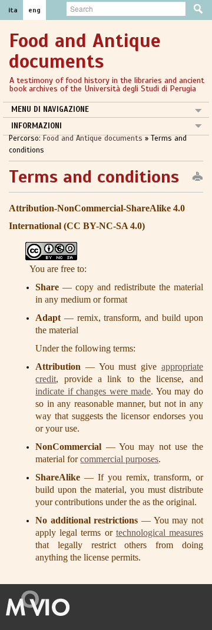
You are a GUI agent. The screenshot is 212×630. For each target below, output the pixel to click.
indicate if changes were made (93, 391)
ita (13, 10)
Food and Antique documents (94, 138)
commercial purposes (119, 459)
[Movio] (44, 602)
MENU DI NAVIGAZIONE (50, 109)
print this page (197, 177)
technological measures (159, 533)
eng (34, 10)
